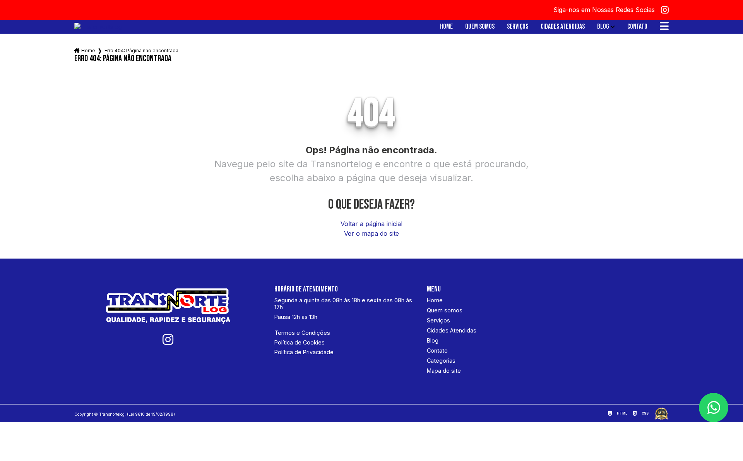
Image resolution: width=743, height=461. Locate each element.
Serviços (517, 26)
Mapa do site (444, 370)
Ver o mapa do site (371, 233)
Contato (637, 26)
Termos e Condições (302, 332)
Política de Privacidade (304, 352)
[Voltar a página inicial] (98, 27)
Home (446, 26)
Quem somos (480, 26)
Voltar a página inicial (371, 224)
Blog (603, 26)
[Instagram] (665, 10)
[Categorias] (664, 26)
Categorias (441, 360)
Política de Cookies (299, 342)
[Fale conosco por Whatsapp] (713, 407)
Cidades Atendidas (563, 26)
